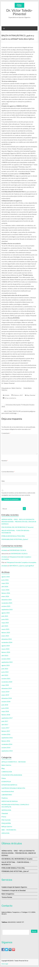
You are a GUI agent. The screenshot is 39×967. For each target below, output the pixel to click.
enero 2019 (5, 695)
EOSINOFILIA (6, 781)
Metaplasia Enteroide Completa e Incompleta (21, 562)
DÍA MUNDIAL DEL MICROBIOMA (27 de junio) (18, 527)
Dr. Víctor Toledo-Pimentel (19, 12)
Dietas (4, 778)
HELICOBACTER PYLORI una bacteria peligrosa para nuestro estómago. (18, 412)
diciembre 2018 (7, 698)
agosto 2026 (6, 576)
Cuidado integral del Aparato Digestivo (14, 887)
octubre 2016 (6, 734)
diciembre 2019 (7, 688)
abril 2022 (5, 675)
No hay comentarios (10, 398)
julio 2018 (5, 705)
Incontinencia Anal (8, 791)
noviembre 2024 (7, 642)
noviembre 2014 (7, 744)
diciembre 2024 (7, 639)
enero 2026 (5, 596)
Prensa (4, 817)
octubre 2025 (6, 606)
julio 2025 (5, 616)
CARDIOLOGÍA (7, 772)
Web (3, 481)
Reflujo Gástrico (7, 826)
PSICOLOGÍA (6, 820)
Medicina (5, 798)
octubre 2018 (6, 701)
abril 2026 (5, 586)
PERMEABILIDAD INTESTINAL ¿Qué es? (15, 539)
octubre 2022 (6, 659)
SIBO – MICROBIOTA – (9, 830)
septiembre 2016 (7, 738)
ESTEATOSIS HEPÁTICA (9, 785)
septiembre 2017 (7, 718)
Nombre (5, 460)
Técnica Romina (7, 897)
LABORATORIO (7, 795)
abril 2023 (5, 655)
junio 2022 (5, 672)
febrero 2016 (6, 741)
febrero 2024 (6, 652)
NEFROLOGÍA (6, 810)
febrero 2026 (6, 593)
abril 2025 (5, 626)
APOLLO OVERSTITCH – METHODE (14, 762)
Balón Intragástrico (8, 894)
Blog (27, 395)
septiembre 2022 (7, 662)
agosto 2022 (6, 665)
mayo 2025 (5, 623)
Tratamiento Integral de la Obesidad (14, 890)
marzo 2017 (5, 728)
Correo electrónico (8, 471)
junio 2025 (5, 619)
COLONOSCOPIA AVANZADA (12, 775)
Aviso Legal (5, 964)
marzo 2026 (5, 590)
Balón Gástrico (16, 388)
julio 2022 (5, 669)
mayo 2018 (5, 711)
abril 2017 (5, 724)
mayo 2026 (5, 583)
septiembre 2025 (7, 609)
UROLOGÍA (5, 833)
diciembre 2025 (7, 600)
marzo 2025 (5, 629)
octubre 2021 (6, 678)
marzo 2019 (5, 692)
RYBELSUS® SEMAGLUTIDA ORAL (13, 536)
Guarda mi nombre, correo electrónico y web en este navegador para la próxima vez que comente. (18, 494)
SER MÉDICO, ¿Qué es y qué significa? (21, 566)
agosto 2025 (6, 613)
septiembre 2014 (7, 751)
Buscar (34, 931)
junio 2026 (5, 580)
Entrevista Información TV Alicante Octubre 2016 (18, 405)
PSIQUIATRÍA (6, 823)
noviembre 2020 (7, 682)
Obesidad (32, 395)
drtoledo (6, 395)
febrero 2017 (6, 731)
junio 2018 (5, 708)
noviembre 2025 (7, 603)
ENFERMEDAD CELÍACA (17, 550)
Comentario (6, 433)
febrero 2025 (6, 632)
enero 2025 (5, 636)
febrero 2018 (6, 715)
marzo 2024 (5, 649)
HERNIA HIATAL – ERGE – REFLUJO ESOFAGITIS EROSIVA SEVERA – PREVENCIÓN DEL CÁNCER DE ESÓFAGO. (19, 521)
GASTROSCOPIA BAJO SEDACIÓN (13, 788)
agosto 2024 (6, 646)
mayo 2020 (5, 685)
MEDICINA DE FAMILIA (10, 801)
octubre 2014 (6, 747)
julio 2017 (5, 721)
